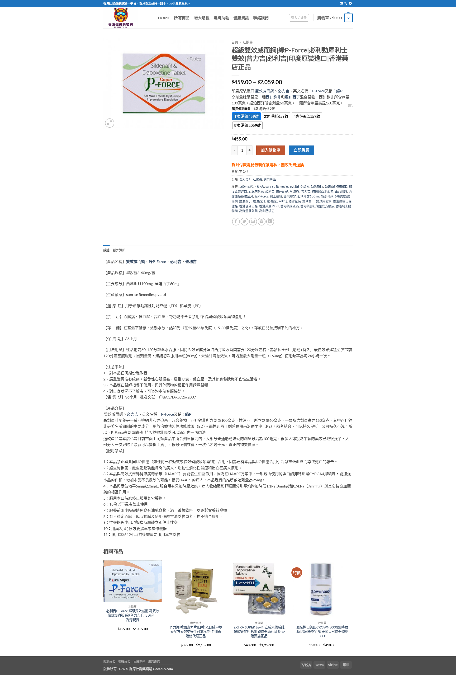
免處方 (304, 186)
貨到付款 (327, 196)
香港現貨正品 (248, 206)
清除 (350, 105)
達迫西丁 (292, 97)
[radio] (246, 116)
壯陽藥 (248, 42)
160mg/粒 (246, 186)
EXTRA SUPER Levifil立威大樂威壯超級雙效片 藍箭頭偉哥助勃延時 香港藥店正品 (259, 631)
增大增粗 (201, 17)
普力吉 (305, 191)
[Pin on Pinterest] (262, 221)
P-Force (318, 91)
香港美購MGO (269, 206)
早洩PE (295, 191)
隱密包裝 (295, 201)
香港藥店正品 (289, 206)
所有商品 (182, 17)
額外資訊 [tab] (119, 250)
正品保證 (341, 191)
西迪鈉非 (273, 97)
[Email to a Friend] (253, 221)
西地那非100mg (308, 196)
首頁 (235, 42)
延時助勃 (221, 17)
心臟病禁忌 (256, 191)
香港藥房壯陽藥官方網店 (317, 206)
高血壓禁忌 (267, 211)
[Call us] (345, 3)
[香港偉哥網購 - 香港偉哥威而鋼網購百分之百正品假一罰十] (127, 17)
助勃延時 (317, 186)
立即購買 (301, 150)
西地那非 (290, 196)
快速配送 (282, 191)
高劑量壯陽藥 (248, 211)
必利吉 (270, 191)
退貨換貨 (154, 661)
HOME (164, 17)
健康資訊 (241, 17)
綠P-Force (261, 196)
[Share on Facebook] (236, 221)
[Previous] (103, 608)
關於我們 (109, 661)
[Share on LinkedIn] (270, 221)
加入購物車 (270, 150)
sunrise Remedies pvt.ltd (282, 186)
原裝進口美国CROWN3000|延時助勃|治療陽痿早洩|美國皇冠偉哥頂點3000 (322, 631)
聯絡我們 (261, 17)
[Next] (351, 608)
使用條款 (139, 661)
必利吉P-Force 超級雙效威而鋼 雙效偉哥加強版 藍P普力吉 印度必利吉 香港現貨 (132, 615)
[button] (299, 18)
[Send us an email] (341, 3)
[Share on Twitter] (244, 221)
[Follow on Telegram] (350, 3)
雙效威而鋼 (264, 91)
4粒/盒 (259, 186)
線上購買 (276, 196)
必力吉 (283, 91)
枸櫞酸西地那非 (322, 191)
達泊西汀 (259, 201)
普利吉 (191, 261)
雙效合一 (308, 201)
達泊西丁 (245, 201)
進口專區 (270, 179)
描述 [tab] (106, 250)
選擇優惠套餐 (241, 109)
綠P (339, 91)
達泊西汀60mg (277, 201)
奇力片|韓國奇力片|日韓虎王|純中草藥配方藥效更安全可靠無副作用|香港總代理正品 (195, 631)
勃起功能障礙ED (336, 186)
